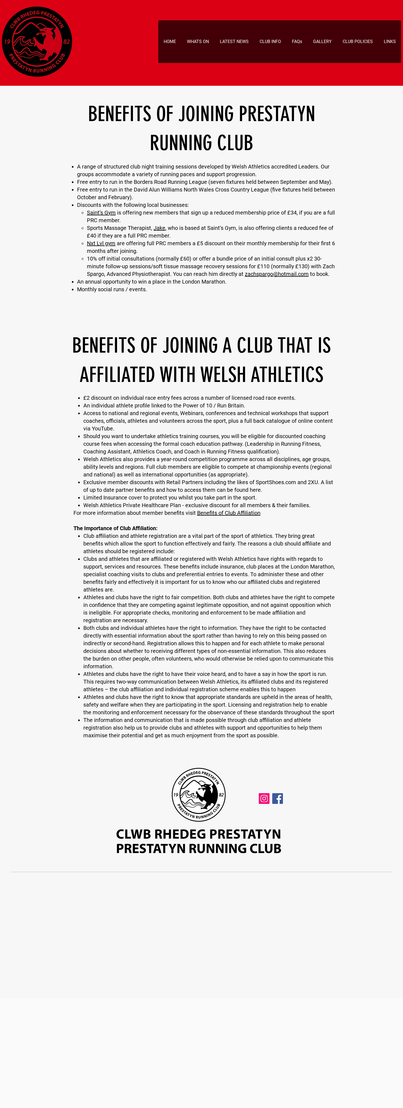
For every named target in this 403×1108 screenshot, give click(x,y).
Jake (159, 228)
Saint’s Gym (101, 212)
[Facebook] (277, 798)
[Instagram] (264, 798)
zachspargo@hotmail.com (277, 274)
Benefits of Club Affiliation (228, 513)
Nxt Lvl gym (101, 243)
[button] (197, 41)
